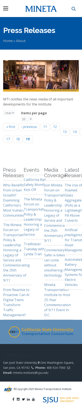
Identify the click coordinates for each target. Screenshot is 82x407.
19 (28, 139)
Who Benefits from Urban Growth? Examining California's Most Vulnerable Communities (16, 200)
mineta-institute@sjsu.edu (30, 373)
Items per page (34, 113)
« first (10, 126)
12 (55, 126)
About (21, 40)
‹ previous (29, 126)
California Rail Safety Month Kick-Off (35, 184)
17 (8, 139)
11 (45, 126)
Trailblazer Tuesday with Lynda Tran (34, 249)
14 (75, 131)
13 (65, 131)
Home (8, 40)
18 (18, 139)
